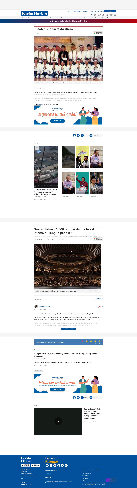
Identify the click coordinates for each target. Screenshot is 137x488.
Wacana (67, 18)
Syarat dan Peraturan (26, 473)
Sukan (74, 18)
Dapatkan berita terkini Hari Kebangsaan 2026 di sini (70, 21)
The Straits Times (86, 472)
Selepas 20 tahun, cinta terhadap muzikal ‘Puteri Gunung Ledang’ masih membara (66, 355)
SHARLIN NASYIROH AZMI (44, 306)
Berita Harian (85, 477)
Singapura (31, 18)
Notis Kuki (23, 477)
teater (36, 370)
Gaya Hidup (59, 18)
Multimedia (93, 18)
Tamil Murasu (85, 478)
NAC (41, 370)
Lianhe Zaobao (85, 475)
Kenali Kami (24, 471)
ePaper (91, 11)
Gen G (101, 18)
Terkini (24, 18)
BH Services (24, 478)
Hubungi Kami (24, 469)
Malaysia (38, 18)
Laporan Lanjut (68, 328)
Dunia (45, 18)
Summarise (40, 239)
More (108, 18)
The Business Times (87, 473)
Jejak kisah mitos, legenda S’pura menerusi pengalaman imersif (62, 362)
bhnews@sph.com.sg (54, 482)
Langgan (110, 11)
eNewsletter (85, 11)
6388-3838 (48, 474)
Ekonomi (52, 18)
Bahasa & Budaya (83, 18)
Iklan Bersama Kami (26, 484)
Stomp (83, 480)
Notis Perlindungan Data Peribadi (29, 475)
